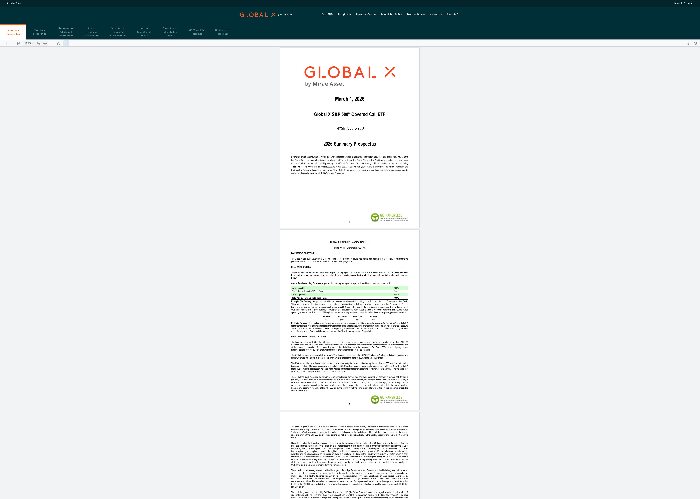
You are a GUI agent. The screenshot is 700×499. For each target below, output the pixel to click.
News (676, 3)
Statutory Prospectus (39, 32)
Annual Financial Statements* (92, 32)
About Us (436, 14)
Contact (687, 3)
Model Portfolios (391, 14)
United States (15, 3)
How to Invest (416, 14)
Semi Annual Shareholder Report (170, 32)
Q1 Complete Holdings (197, 32)
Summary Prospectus (13, 32)
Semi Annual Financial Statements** (118, 32)
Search (451, 14)
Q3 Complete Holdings (223, 32)
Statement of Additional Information (66, 32)
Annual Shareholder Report (144, 32)
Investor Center (366, 14)
